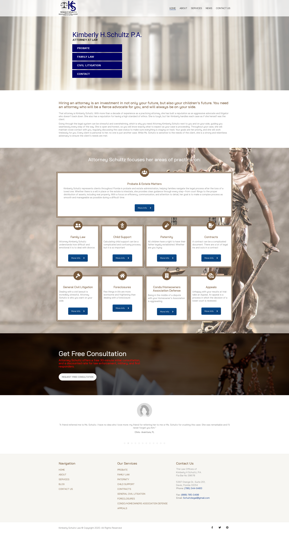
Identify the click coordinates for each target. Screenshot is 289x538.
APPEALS (122, 509)
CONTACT (83, 73)
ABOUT (62, 476)
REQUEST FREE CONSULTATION (77, 377)
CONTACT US (66, 490)
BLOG (62, 485)
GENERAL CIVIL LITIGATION (131, 495)
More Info (142, 208)
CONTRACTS (124, 490)
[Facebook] (212, 529)
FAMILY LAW (85, 56)
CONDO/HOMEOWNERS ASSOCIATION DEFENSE (142, 505)
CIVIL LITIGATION (89, 65)
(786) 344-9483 (193, 489)
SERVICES (64, 480)
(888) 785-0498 (190, 496)
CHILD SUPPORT (126, 485)
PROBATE (83, 48)
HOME (62, 471)
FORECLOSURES (126, 500)
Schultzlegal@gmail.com (196, 499)
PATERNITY (123, 480)
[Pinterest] (227, 529)
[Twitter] (220, 529)
